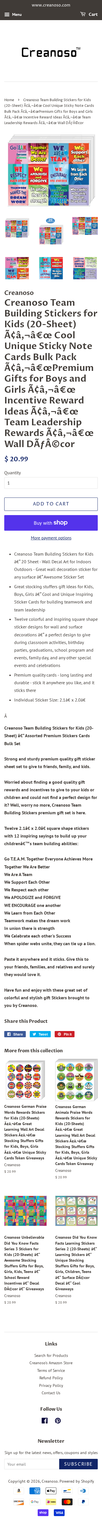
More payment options (51, 538)
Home (9, 100)
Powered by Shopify (77, 1481)
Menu (16, 14)
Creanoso (50, 1481)
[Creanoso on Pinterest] (58, 1421)
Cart (93, 14)
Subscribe (78, 1464)
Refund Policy (51, 1377)
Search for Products (51, 1355)
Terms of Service (51, 1370)
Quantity (12, 472)
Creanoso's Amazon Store (51, 1362)
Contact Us (51, 1392)
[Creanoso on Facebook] (44, 1421)
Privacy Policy (51, 1385)
